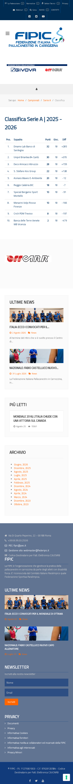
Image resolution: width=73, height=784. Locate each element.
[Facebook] (29, 16)
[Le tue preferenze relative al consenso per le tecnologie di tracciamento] (66, 777)
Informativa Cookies (17, 733)
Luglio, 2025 (20, 475)
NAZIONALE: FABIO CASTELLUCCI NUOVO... (34, 368)
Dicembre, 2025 (22, 468)
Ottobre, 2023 (21, 504)
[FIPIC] (36, 37)
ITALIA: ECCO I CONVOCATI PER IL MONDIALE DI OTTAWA (34, 614)
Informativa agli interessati (21, 748)
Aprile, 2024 (20, 493)
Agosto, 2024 (21, 490)
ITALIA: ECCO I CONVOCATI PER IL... (29, 327)
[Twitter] (36, 16)
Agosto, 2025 (21, 471)
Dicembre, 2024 (22, 486)
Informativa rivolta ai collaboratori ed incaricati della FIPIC (36, 743)
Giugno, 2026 (21, 464)
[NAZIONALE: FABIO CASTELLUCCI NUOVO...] (36, 356)
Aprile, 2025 (20, 479)
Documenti (13, 723)
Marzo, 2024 (20, 497)
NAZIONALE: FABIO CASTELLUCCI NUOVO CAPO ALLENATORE (29, 647)
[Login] (36, 89)
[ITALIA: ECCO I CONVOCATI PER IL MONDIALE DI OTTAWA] (36, 602)
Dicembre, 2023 (22, 501)
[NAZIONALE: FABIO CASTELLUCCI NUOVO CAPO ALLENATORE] (36, 633)
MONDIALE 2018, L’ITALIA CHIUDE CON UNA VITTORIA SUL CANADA (35, 418)
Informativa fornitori (17, 738)
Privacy (11, 728)
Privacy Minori (14, 752)
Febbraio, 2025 (22, 482)
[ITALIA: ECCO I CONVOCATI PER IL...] (36, 315)
